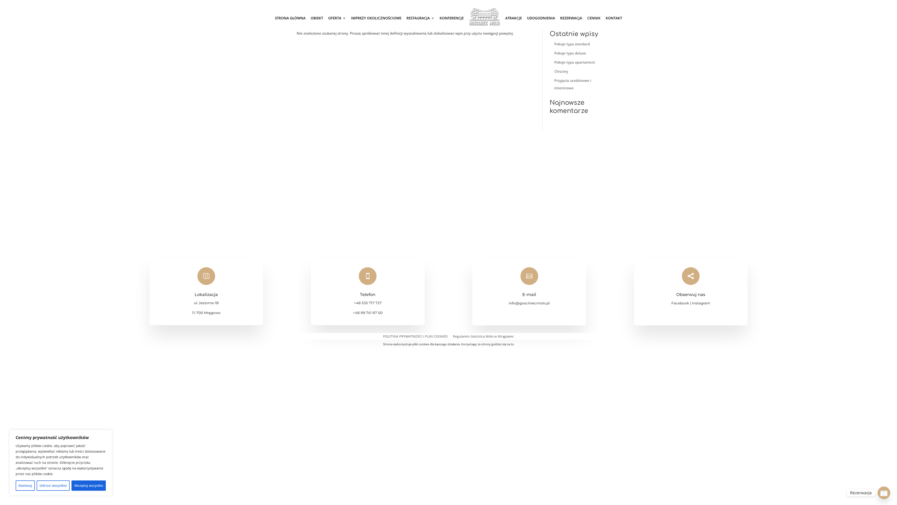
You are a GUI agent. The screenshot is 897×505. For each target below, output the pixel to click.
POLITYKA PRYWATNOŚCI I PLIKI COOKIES (415, 337)
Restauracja (418, 18)
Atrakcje (513, 18)
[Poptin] (884, 493)
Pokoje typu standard (572, 44)
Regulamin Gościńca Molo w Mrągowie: (483, 337)
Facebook (680, 303)
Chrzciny (561, 71)
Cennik (594, 18)
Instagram (701, 303)
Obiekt (317, 18)
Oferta (334, 18)
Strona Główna (290, 18)
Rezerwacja (571, 18)
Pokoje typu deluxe (570, 53)
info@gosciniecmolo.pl (529, 303)
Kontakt (614, 18)
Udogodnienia (541, 18)
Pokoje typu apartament (574, 62)
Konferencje (452, 18)
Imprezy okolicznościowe (376, 18)
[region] (60, 463)
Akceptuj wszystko (88, 485)
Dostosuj (25, 485)
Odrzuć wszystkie (53, 485)
